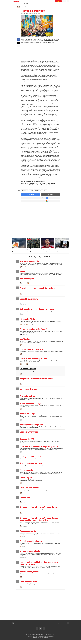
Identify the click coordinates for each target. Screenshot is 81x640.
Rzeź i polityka (26, 339)
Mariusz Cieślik (24, 283)
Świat (45, 190)
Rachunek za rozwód (28, 531)
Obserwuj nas (39, 197)
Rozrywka (48, 623)
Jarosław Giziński (24, 536)
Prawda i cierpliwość (28, 369)
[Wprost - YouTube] (44, 628)
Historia (31, 190)
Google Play (48, 184)
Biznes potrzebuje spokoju (30, 403)
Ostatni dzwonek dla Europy (31, 541)
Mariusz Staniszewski (25, 294)
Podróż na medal (26, 470)
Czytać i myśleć (26, 477)
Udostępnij (31, 194)
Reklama (42, 625)
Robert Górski (31, 283)
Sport (37, 623)
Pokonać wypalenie (27, 396)
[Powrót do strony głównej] (13, 623)
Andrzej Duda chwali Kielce (30, 456)
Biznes (29, 623)
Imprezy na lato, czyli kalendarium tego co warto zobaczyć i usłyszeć (39, 563)
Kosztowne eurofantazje (29, 261)
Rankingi (57, 623)
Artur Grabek (23, 314)
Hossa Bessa (25, 498)
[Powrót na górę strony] (68, 623)
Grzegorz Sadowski (24, 408)
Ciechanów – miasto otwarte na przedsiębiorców (39, 446)
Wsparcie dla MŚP (27, 439)
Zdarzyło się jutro (27, 279)
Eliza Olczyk (23, 324)
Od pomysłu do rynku (28, 389)
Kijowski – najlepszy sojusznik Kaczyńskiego (38, 288)
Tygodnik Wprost (25, 190)
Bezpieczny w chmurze (29, 432)
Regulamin (45, 625)
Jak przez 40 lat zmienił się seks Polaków (36, 379)
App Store (44, 184)
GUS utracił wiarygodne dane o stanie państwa (38, 309)
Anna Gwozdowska (24, 557)
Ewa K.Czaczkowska (24, 334)
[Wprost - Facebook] (37, 628)
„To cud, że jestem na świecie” (32, 349)
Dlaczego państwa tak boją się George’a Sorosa (38, 507)
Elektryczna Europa (27, 414)
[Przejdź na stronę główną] (11, 1)
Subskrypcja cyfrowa (37, 625)
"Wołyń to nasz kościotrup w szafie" (34, 359)
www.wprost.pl (42, 637)
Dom (44, 623)
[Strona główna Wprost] (15, 1)
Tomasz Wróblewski (24, 266)
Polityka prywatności (51, 625)
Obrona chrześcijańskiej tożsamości (34, 329)
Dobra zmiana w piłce (28, 582)
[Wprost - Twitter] (40, 628)
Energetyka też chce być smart (32, 425)
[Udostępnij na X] (18, 43)
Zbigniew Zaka (24, 419)
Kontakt (32, 625)
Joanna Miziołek (30, 324)
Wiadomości (36, 190)
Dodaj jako (39, 201)
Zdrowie (33, 623)
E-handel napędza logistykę (31, 463)
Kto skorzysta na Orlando (30, 551)
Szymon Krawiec (24, 502)
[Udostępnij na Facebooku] (18, 39)
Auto (41, 623)
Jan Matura (23, 451)
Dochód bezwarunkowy (29, 299)
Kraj (41, 190)
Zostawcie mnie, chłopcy (29, 572)
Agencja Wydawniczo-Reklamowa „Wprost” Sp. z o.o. (38, 634)
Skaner (22, 271)
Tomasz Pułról (24, 304)
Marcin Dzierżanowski (25, 384)
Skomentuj (51, 194)
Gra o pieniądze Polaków (29, 488)
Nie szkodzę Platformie (29, 319)
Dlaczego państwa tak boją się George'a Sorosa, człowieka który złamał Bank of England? (39, 519)
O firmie (28, 625)
